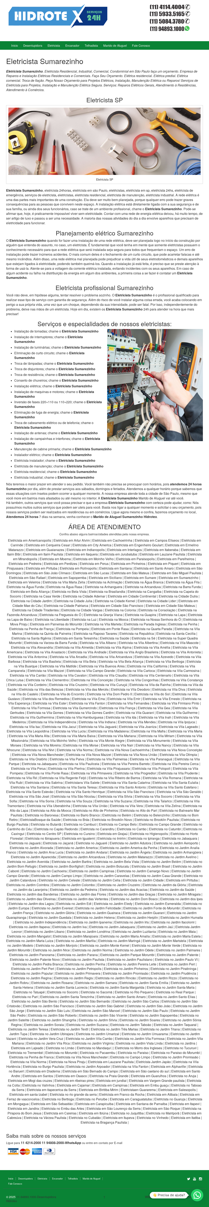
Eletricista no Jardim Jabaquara (112, 926)
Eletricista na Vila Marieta (103, 624)
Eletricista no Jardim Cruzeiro (118, 884)
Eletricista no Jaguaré (91, 843)
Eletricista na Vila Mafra (148, 731)
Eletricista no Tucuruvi (181, 1048)
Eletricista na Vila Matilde (58, 666)
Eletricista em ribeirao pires (74, 1080)
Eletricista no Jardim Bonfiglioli (61, 866)
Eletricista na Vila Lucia (69, 731)
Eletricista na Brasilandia (107, 591)
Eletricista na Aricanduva (143, 586)
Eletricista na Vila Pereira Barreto (126, 763)
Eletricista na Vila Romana (162, 777)
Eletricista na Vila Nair (117, 745)
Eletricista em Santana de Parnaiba (141, 1103)
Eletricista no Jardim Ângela (130, 852)
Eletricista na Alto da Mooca (51, 810)
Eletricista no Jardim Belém (161, 861)
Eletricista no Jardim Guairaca (98, 912)
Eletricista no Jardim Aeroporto (176, 843)
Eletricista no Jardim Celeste (59, 880)
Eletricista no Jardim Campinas (91, 871)
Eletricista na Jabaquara (39, 763)
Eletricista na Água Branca (144, 582)
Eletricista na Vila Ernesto (161, 698)
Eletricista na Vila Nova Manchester (38, 754)
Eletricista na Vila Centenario (150, 675)
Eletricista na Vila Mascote (179, 642)
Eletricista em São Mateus (130, 573)
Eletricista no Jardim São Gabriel (100, 1006)
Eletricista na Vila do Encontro (62, 694)
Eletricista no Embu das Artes (62, 1108)
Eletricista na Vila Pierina (66, 768)
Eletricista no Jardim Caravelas (106, 875)
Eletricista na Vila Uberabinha (48, 805)
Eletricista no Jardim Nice (51, 950)
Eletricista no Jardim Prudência (173, 973)
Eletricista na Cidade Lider (157, 601)
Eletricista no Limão (60, 1048)
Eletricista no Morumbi (61, 1052)
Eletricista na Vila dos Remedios (46, 698)
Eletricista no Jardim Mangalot (29, 936)
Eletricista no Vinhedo (153, 1117)
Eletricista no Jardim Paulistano (129, 959)
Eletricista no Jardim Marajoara (75, 936)
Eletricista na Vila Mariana (117, 735)
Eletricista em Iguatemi (78, 838)
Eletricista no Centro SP (44, 833)
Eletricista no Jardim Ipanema (90, 922)
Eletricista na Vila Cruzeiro (69, 684)
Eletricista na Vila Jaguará (98, 726)
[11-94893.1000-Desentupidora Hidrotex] (58, 16)
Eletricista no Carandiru (97, 829)
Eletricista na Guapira (140, 614)
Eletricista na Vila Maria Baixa (74, 735)
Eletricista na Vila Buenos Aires (102, 666)
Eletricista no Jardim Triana (160, 1029)
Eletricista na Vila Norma (75, 750)
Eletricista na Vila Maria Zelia (64, 582)
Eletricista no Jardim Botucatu (107, 866)
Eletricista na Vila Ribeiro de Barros (114, 777)
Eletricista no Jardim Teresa (28, 1029)
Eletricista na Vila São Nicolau (73, 796)
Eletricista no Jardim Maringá (119, 940)
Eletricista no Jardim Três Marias (114, 1029)
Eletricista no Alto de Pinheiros (95, 810)
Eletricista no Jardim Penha (85, 964)
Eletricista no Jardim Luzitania (134, 931)
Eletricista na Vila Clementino (47, 680)
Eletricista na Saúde (114, 638)
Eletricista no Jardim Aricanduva (81, 857)
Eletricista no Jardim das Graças (132, 894)
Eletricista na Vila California (147, 666)
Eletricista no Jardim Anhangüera (177, 852)
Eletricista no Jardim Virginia (93, 1043)
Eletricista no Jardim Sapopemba (154, 1015)
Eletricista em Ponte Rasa (110, 628)
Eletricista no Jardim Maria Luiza (29, 940)
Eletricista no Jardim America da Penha (128, 847)
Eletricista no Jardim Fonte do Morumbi (151, 908)
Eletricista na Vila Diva (168, 689)
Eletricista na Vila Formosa (30, 708)
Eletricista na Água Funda (25, 586)
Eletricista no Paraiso (133, 1052)
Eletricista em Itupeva (118, 1117)
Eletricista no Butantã (46, 824)
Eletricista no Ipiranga (144, 838)
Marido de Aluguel (115, 45)
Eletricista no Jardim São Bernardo (85, 1001)
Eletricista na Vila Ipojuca (176, 722)
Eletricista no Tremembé (25, 1052)
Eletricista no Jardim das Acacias (124, 889)
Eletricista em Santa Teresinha (75, 638)
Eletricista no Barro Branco (80, 815)
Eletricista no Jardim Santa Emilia (143, 982)
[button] (197, 1195)
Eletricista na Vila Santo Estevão (29, 791)
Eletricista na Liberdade (52, 619)
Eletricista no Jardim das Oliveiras (31, 899)
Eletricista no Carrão (132, 829)
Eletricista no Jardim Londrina (88, 931)
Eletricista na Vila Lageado (178, 726)
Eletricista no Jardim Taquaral (175, 1024)
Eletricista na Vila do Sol (152, 694)
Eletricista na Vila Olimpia (178, 754)
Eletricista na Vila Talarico (153, 801)
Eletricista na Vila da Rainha (150, 684)
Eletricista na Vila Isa (24, 726)
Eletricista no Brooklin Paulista (157, 819)
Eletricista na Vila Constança (182, 680)
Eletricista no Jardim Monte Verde (156, 945)
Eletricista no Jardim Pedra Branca (38, 964)
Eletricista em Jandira (23, 1108)
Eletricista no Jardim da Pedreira (73, 889)
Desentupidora (32, 45)
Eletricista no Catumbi (165, 829)
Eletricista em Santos (37, 1075)
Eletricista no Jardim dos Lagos (31, 903)
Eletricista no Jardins (180, 1043)
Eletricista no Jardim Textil (69, 1029)
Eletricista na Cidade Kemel (115, 601)
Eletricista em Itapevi (185, 1103)
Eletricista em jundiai (111, 1080)
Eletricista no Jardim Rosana (52, 982)
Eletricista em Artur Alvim (72, 540)
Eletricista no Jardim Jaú (155, 926)
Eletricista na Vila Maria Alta (29, 735)
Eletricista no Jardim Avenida (28, 861)
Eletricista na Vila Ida (121, 717)
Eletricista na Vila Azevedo (154, 656)
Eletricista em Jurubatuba (118, 554)
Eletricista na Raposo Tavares (95, 633)
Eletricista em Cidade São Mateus (170, 605)
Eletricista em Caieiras (60, 1113)
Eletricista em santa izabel (28, 1094)
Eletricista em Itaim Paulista (43, 554)
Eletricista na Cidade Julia (73, 601)
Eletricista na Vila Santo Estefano (172, 787)
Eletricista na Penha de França (31, 628)
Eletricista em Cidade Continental (132, 596)
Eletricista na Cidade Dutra (179, 596)
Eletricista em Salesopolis (177, 1089)
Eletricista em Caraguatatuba (131, 1099)
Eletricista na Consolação (157, 610)
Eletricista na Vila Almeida (74, 647)
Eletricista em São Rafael (28, 577)
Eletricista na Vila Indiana (97, 722)
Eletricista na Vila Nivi (38, 750)
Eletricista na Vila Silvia (115, 796)
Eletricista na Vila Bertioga (165, 661)
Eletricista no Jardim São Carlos (135, 1001)
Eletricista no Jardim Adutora (130, 843)
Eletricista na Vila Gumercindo (75, 708)
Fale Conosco (141, 45)
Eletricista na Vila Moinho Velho (53, 740)
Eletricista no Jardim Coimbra (27, 884)
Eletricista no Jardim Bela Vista (116, 861)
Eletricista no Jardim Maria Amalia (125, 936)
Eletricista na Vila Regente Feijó (62, 777)
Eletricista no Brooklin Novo (112, 819)
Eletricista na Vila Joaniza (138, 726)
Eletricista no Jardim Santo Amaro (121, 996)
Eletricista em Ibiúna (93, 1113)
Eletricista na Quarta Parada (151, 628)
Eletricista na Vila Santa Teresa (74, 787)
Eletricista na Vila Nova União (135, 754)
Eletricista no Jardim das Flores (83, 894)
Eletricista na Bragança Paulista (104, 1122)
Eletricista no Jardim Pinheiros (126, 968)
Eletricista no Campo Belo (118, 824)
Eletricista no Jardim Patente (177, 954)
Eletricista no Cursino (79, 833)
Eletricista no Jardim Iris (131, 922)
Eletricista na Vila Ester (50, 703)
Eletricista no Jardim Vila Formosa (140, 1038)
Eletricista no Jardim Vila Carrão (89, 1038)
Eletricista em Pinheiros (128, 563)
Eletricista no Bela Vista (69, 591)
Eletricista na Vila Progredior (135, 773)
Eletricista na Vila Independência (52, 722)
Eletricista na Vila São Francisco (130, 791)
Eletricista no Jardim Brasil (151, 866)
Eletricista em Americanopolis (30, 540)
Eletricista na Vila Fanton (87, 703)
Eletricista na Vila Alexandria (32, 647)
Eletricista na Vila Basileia (42, 661)
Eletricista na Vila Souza (74, 801)
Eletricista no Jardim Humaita (181, 917)
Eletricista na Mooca (113, 619)
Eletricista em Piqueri (163, 563)
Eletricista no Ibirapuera (42, 838)
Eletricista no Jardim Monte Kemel (104, 945)
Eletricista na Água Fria (183, 582)
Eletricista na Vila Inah (155, 717)
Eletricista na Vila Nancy (153, 745)
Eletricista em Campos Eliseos (157, 540)
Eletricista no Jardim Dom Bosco (134, 899)
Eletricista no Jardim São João (149, 1006)
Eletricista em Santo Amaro (154, 568)
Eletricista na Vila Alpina (114, 647)
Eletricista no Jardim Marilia (76, 940)
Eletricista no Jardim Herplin (137, 917)
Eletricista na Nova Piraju (67, 1061)
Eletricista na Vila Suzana (113, 801)
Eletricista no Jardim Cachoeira (44, 871)
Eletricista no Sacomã (96, 992)
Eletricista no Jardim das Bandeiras (32, 894)
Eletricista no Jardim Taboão (130, 1024)
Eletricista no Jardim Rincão (115, 978)
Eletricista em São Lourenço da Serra (114, 1108)
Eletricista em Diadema (43, 1071)
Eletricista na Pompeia (72, 628)
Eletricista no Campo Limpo (130, 1057)
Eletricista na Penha (182, 624)
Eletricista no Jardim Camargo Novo (143, 871)
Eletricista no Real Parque (175, 992)
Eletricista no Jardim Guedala (50, 917)
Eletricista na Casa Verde (42, 596)
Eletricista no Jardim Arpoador (88, 1066)
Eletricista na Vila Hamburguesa (80, 717)
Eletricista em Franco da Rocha (122, 1094)
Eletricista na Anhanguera (103, 586)
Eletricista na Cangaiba (144, 591)
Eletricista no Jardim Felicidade (98, 908)
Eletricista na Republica (136, 633)
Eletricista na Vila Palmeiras (107, 759)
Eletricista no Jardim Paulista (83, 959)
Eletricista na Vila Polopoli (151, 768)
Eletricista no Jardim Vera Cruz (41, 1038)
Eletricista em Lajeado (27, 1048)
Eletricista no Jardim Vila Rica (48, 1043)
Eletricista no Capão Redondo (56, 829)
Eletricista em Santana (115, 568)
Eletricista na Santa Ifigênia (31, 638)
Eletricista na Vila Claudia (108, 675)
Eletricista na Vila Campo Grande (91, 670)
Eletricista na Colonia (120, 610)
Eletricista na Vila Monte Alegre (102, 740)
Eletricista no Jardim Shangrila (54, 1020)
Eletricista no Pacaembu (97, 1052)
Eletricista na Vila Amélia (152, 647)
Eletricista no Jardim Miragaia (179, 894)
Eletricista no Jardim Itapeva (29, 926)
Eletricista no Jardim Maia (177, 931)
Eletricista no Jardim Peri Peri (32, 968)
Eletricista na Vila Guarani (135, 712)
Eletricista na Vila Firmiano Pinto (175, 703)
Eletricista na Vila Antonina (27, 656)
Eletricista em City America (92, 545)
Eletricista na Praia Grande (108, 1075)
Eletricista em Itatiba (185, 1117)
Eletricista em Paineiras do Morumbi (56, 624)
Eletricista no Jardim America (77, 847)
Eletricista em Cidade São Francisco (117, 605)
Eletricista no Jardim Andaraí (87, 852)
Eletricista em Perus (94, 563)
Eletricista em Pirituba (41, 568)
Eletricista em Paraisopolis (135, 559)
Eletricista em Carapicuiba (94, 1103)
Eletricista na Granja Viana (103, 614)
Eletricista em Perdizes (60, 563)
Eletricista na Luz (84, 619)
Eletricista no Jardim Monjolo (57, 945)
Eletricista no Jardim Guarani (144, 912)
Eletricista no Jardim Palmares (178, 950)
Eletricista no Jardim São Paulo (145, 1010)
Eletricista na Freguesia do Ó (60, 614)
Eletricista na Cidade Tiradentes (35, 610)
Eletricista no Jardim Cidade (143, 880)
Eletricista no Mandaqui (94, 1048)
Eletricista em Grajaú (112, 833)
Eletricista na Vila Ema (88, 698)
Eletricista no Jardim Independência (41, 922)
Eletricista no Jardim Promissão (126, 973)
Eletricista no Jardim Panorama (31, 954)
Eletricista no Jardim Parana (77, 954)
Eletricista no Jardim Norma (92, 950)
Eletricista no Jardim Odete (134, 950)
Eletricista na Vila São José (29, 796)
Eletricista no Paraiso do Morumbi (175, 1052)
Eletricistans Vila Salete (82, 782)
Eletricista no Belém (116, 815)
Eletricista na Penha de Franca (31, 1057)
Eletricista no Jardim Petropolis (79, 968)
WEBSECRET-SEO (157, 1197)
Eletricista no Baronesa (42, 815)
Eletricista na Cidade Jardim (31, 601)
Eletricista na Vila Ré (22, 777)
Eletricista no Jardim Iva (69, 926)
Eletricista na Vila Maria (185, 731)
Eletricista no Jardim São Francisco (48, 1006)
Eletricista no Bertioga (58, 1099)
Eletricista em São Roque (161, 1108)
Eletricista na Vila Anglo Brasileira (133, 652)
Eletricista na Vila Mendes (137, 722)
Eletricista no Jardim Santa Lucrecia (62, 987)
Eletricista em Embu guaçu (149, 1085)
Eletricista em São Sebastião (52, 1103)
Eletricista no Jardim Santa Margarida (117, 987)
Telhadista (91, 45)
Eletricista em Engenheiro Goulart (138, 545)
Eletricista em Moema (55, 559)
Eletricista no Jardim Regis (73, 978)
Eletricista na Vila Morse (80, 745)
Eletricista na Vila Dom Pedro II (109, 694)
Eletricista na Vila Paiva (67, 759)
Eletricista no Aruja (182, 1075)
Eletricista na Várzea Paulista (45, 1117)
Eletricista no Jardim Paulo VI (176, 959)
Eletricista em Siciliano (105, 577)
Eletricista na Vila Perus (28, 768)
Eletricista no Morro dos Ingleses (138, 1048)
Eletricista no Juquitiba (127, 1113)
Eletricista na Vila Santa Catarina (126, 782)
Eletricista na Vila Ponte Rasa (47, 773)
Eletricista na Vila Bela (79, 661)
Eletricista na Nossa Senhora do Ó (156, 619)
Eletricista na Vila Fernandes (128, 703)
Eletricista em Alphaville (168, 1066)
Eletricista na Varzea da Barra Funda (50, 642)
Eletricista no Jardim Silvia (98, 1020)
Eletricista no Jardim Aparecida (33, 857)
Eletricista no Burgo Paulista (43, 1066)
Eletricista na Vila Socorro (153, 796)
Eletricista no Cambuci (80, 824)
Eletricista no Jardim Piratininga (173, 968)
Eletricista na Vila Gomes (45, 712)
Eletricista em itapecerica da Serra (51, 1089)
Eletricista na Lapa (172, 614)
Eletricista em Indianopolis (86, 549)
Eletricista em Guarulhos (148, 1075)
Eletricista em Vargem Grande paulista (157, 1080)
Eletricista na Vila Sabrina (44, 782)
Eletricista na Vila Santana (30, 787)
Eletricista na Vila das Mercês (87, 689)
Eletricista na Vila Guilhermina (32, 717)
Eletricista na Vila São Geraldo (179, 791)
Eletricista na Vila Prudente (178, 773)
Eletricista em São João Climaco (47, 573)
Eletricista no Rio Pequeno (134, 992)
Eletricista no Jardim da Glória (164, 884)
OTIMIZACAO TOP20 (189, 1197)
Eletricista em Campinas (110, 1085)
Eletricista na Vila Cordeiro (27, 684)
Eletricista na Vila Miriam (156, 735)
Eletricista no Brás (76, 819)
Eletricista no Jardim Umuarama (145, 1033)
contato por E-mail (110, 1143)
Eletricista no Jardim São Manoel (96, 1010)
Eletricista (54, 45)
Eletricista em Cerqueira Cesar (48, 545)
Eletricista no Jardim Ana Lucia (41, 852)
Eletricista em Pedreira (25, 563)
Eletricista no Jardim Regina (31, 978)
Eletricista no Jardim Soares (139, 1020)
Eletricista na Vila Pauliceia (79, 763)
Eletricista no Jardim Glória (55, 912)
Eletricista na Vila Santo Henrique (80, 791)
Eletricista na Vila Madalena (108, 731)
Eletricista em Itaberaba (161, 549)
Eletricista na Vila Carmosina (178, 670)
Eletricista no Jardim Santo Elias (171, 996)
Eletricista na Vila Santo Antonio (122, 787)
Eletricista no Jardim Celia (101, 880)
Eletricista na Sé (143, 638)
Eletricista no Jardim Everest (52, 908)
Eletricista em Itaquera (82, 554)
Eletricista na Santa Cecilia (176, 633)
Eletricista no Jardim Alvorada (31, 847)
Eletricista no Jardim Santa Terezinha (67, 996)
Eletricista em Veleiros (24, 582)
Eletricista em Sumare (140, 577)
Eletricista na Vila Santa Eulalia (175, 782)
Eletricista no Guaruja (170, 1099)
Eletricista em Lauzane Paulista (162, 554)
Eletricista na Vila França (117, 708)
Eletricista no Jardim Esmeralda (158, 903)
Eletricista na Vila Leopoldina (28, 731)
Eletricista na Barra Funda (182, 586)
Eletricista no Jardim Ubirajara (51, 1033)
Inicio (14, 45)
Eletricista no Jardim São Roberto (52, 1015)
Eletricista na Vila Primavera (91, 773)
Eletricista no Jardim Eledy (113, 903)
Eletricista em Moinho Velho (94, 559)
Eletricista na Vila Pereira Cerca (175, 763)
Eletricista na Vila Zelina (163, 805)
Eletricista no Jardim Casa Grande (156, 875)
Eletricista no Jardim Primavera (77, 973)
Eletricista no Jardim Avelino (176, 857)
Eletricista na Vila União (90, 805)
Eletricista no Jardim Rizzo (157, 978)
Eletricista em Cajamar (73, 1085)
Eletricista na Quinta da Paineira (47, 633)
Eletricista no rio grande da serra (73, 1094)
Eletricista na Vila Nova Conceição (177, 750)
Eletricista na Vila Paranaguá (151, 759)
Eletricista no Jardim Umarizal (97, 1033)
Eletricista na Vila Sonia (36, 801)
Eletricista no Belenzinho (152, 815)
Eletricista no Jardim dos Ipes (181, 899)
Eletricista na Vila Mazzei (46, 670)
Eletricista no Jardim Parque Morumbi (127, 954)
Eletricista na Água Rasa (64, 586)
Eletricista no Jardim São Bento (34, 1001)
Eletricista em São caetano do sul (144, 1071)
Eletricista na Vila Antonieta (181, 652)
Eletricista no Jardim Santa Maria (171, 987)
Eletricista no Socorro (62, 992)
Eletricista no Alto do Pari (138, 810)
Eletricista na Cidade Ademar (84, 596)
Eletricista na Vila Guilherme (177, 712)
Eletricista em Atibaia (162, 1094)
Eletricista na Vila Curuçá (109, 684)
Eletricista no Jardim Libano (44, 931)
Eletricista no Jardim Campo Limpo (56, 875)
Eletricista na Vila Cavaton (67, 675)
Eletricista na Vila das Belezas (41, 689)
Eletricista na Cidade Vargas (82, 610)
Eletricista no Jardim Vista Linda (139, 1043)
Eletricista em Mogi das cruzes (30, 1080)
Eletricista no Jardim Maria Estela (176, 936)
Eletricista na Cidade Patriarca (66, 605)
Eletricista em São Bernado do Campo (90, 1071)
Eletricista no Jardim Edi (73, 903)
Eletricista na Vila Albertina (138, 642)
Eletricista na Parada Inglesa (145, 624)
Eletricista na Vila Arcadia (69, 656)
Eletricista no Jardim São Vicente (103, 1015)
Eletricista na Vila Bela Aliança (121, 661)
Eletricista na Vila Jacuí (59, 726)
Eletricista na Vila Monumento (148, 740)
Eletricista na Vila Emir (123, 698)
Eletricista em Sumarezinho (178, 577)
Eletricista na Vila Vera (126, 805)
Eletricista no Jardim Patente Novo (35, 959)
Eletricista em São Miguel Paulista (176, 573)
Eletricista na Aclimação (105, 582)
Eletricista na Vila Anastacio (45, 652)
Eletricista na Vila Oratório (28, 759)
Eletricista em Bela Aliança (30, 591)
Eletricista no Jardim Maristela (164, 940)
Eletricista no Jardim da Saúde (172, 889)
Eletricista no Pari (25, 996)
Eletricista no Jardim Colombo (73, 884)
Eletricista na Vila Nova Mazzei (88, 754)
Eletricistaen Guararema (138, 1089)
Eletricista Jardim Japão (153, 1061)
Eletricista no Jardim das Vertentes (83, 899)
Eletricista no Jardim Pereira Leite (132, 964)
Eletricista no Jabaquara (179, 838)
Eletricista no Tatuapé (29, 992)
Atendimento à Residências (176, 85)
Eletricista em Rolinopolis (78, 568)
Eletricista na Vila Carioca (136, 670)
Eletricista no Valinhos (38, 1085)
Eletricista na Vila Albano (98, 642)
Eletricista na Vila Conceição (92, 680)
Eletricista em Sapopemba (67, 577)
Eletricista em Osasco (71, 1075)
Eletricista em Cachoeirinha (112, 540)
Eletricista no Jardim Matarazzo (130, 857)
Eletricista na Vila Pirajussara (108, 768)
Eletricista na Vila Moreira (42, 745)
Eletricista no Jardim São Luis (48, 1010)
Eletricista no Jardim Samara (96, 982)
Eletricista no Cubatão (85, 1117)
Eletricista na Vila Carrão (28, 675)
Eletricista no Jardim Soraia (44, 1024)
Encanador (72, 45)
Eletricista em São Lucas (91, 573)
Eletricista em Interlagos (124, 549)
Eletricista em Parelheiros (175, 559)
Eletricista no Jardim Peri (177, 964)
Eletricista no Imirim (111, 838)
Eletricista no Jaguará (25, 843)
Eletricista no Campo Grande (160, 824)
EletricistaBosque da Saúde (40, 819)
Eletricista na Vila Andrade (87, 652)
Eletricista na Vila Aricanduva (110, 656)
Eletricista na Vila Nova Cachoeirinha (122, 750)
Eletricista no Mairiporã (162, 1113)
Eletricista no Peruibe (91, 1099)
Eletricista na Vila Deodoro (130, 689)
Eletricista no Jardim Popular (32, 973)
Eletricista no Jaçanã (58, 843)
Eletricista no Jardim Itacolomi (173, 922)
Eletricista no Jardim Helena (94, 917)
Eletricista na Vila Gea (154, 708)
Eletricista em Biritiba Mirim (98, 1089)
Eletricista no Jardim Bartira (71, 861)
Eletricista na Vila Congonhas (137, 680)
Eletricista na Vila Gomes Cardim (90, 712)
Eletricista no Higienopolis (149, 833)
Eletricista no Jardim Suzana (87, 1024)
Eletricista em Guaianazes (45, 549)
